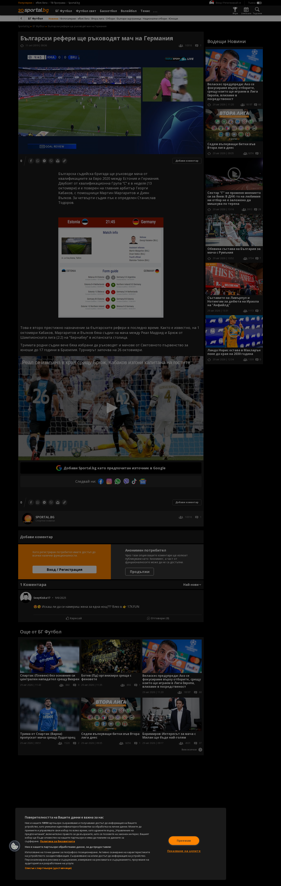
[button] (15, 846)
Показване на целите (184, 851)
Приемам (184, 840)
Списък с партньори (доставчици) (48, 868)
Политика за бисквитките (57, 841)
